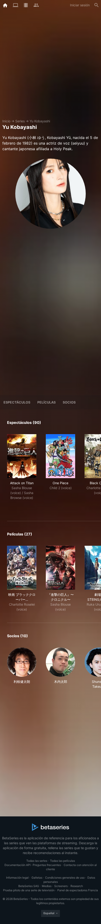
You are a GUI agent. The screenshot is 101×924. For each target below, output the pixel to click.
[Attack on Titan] (21, 456)
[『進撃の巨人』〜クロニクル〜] (60, 568)
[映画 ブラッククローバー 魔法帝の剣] (21, 568)
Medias (46, 886)
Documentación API (17, 865)
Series (20, 121)
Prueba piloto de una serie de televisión (28, 890)
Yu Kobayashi (40, 121)
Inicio (6, 121)
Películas (46, 402)
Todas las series (36, 860)
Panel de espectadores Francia (77, 890)
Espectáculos (17, 402)
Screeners (61, 886)
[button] (21, 668)
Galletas (36, 877)
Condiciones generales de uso (65, 877)
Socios (69, 402)
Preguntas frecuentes (47, 865)
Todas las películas (62, 860)
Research (76, 886)
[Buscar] (96, 5)
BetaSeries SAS (28, 886)
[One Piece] (60, 456)
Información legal (17, 877)
